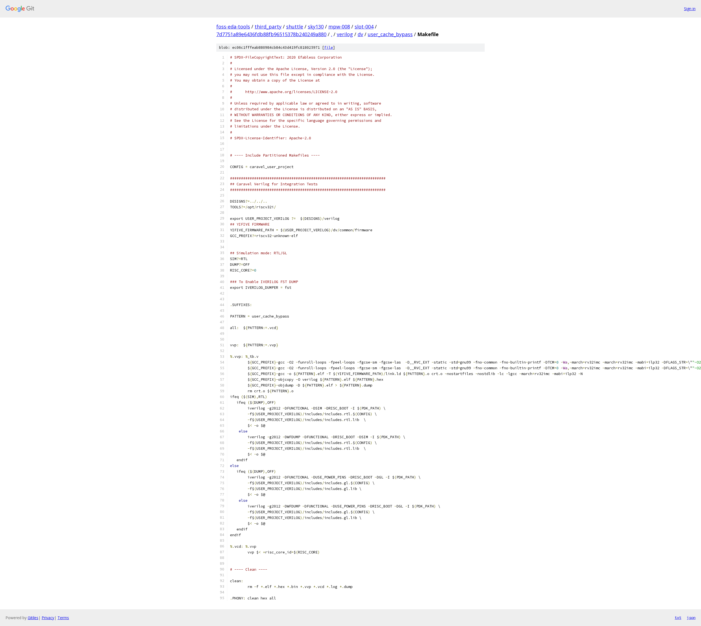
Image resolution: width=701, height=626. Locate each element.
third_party (268, 26)
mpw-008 (339, 26)
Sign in (690, 8)
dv (360, 34)
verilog (345, 34)
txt (678, 617)
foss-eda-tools (233, 26)
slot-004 (364, 26)
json (691, 617)
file (328, 47)
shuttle (294, 26)
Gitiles (33, 617)
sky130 (316, 26)
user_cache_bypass (390, 34)
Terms (63, 617)
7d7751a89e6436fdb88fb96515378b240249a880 (271, 34)
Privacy (48, 617)
